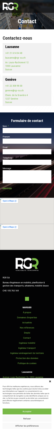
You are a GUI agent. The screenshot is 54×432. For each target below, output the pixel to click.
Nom (5, 126)
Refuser (27, 418)
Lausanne (12, 47)
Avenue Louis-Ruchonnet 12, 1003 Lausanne (23, 377)
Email (5, 147)
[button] (50, 381)
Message (7, 168)
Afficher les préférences (27, 426)
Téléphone (7, 158)
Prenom (6, 137)
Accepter (27, 411)
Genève (10, 79)
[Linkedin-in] (27, 299)
